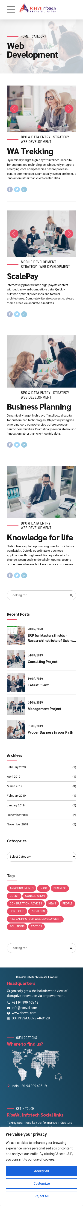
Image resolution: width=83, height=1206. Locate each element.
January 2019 (15, 805)
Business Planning (39, 406)
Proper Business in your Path (50, 732)
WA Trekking (30, 150)
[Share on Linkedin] (24, 189)
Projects (38, 911)
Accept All (41, 1171)
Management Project (45, 708)
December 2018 (17, 815)
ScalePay (22, 275)
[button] (14, 109)
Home (25, 36)
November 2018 (17, 824)
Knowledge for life (40, 536)
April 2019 (13, 776)
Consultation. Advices (26, 903)
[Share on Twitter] (17, 189)
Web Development (36, 142)
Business (59, 888)
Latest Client (38, 684)
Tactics (36, 926)
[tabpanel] (41, 109)
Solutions (17, 926)
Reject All (42, 1196)
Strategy (61, 137)
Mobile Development (38, 262)
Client (14, 895)
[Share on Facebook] (10, 189)
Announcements (21, 888)
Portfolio (17, 911)
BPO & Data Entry (35, 137)
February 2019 (16, 795)
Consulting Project (43, 661)
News (52, 903)
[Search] (71, 595)
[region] (41, 1166)
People (67, 903)
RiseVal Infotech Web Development (35, 918)
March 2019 (14, 786)
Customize (41, 1183)
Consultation (35, 895)
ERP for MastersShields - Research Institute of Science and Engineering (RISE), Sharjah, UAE (51, 638)
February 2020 (16, 767)
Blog (43, 888)
